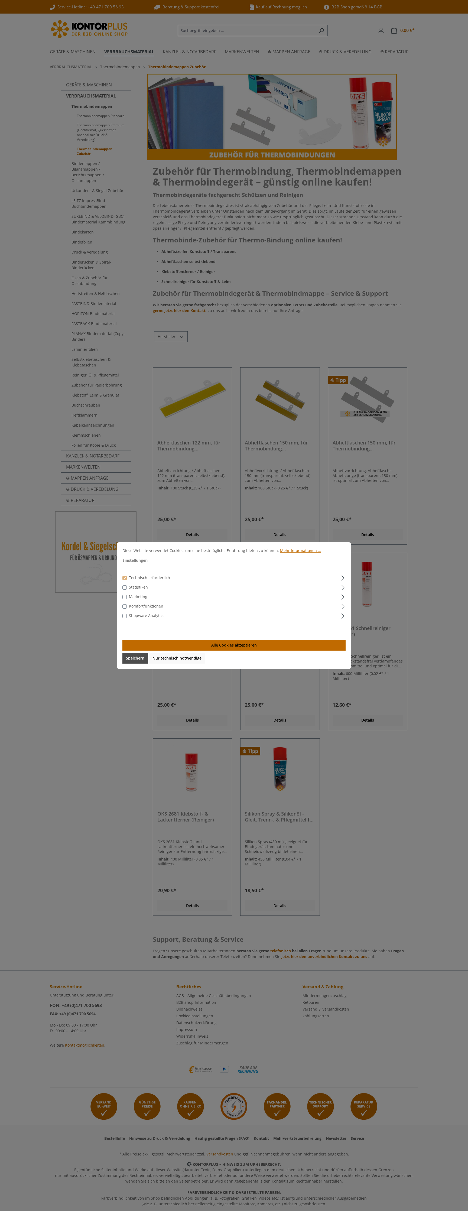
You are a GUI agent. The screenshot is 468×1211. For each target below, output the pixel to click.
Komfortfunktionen (146, 606)
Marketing (138, 596)
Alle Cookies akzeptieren (234, 645)
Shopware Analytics (146, 615)
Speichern (135, 658)
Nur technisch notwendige (177, 658)
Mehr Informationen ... (300, 550)
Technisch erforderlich (149, 577)
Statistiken (138, 587)
